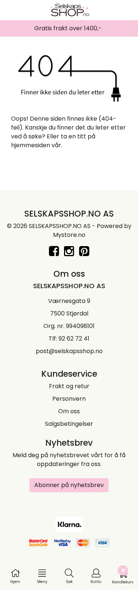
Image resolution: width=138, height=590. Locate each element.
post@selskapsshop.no (69, 351)
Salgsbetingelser (69, 424)
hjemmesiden (30, 145)
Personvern (69, 398)
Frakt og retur (69, 386)
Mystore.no (69, 235)
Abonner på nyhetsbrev (69, 485)
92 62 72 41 (74, 338)
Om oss (69, 411)
